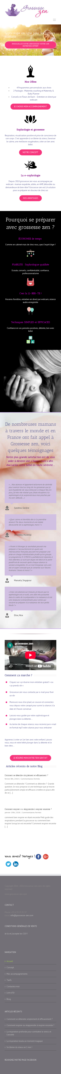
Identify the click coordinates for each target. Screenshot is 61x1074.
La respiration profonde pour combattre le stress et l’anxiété (29, 1033)
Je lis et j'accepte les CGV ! (16, 933)
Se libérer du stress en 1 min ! (19, 1047)
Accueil (10, 961)
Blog (9, 999)
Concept (10, 967)
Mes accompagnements (17, 974)
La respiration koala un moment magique (25, 1041)
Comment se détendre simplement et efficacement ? (26, 775)
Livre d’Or (11, 992)
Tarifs (9, 980)
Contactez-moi (13, 986)
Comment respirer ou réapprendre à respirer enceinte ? (28, 809)
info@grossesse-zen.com (21, 915)
